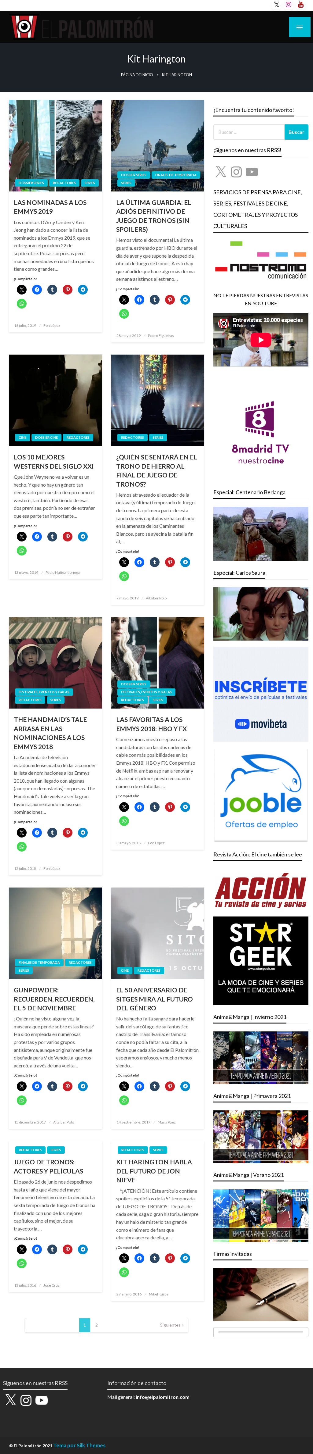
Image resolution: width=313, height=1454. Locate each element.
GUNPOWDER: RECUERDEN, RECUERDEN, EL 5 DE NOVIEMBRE (54, 999)
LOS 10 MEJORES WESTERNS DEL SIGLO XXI (54, 461)
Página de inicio (137, 75)
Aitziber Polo (156, 598)
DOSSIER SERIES (31, 183)
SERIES (90, 183)
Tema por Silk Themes (79, 1445)
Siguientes (170, 1324)
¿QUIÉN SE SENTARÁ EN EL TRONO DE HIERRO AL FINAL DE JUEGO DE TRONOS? (156, 470)
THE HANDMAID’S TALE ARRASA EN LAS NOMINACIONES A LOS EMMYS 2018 (50, 733)
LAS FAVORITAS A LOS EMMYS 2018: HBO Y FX (151, 724)
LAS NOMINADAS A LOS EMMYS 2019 (50, 206)
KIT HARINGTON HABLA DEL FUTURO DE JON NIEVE (154, 1171)
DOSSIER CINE (46, 437)
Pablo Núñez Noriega (63, 572)
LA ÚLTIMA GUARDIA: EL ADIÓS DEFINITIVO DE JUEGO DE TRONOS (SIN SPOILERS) (153, 215)
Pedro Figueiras (161, 335)
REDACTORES (64, 183)
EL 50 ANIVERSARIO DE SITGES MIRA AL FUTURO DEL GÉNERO (154, 999)
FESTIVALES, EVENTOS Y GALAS (44, 692)
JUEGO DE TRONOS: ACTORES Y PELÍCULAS (48, 1166)
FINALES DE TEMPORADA (176, 175)
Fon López (51, 325)
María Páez (167, 1122)
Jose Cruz (51, 1285)
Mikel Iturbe (158, 1294)
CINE (22, 437)
